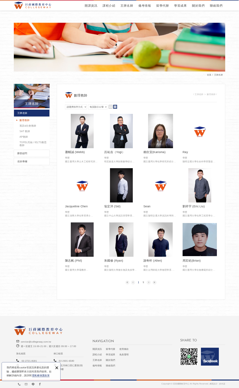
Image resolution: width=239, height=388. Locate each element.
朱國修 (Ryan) (121, 247)
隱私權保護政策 (41, 375)
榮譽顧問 (22, 153)
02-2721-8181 (29, 361)
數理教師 (24, 120)
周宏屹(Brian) (200, 247)
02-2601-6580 (66, 361)
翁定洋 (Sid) (121, 193)
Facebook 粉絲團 (210, 357)
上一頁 (133, 282)
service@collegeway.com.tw (36, 341)
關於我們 (198, 5)
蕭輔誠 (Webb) (82, 138)
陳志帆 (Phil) (82, 247)
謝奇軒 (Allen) (160, 247)
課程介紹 (109, 5)
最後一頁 (155, 282)
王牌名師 (126, 5)
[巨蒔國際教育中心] (32, 5)
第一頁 (127, 282)
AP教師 (24, 136)
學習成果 (180, 5)
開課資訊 (91, 5)
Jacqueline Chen (82, 193)
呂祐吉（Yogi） (121, 138)
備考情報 (144, 5)
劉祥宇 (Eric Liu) (200, 193)
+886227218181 (19, 384)
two (111, 107)
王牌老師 (22, 113)
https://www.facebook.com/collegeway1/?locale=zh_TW (40, 384)
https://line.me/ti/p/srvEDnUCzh (33, 384)
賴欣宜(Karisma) (160, 138)
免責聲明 (124, 354)
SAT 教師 (25, 131)
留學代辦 (162, 5)
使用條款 (124, 349)
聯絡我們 (216, 5)
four (115, 107)
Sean (160, 193)
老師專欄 (22, 161)
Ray (200, 138)
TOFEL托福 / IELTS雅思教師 (33, 144)
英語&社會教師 (28, 125)
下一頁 (149, 282)
